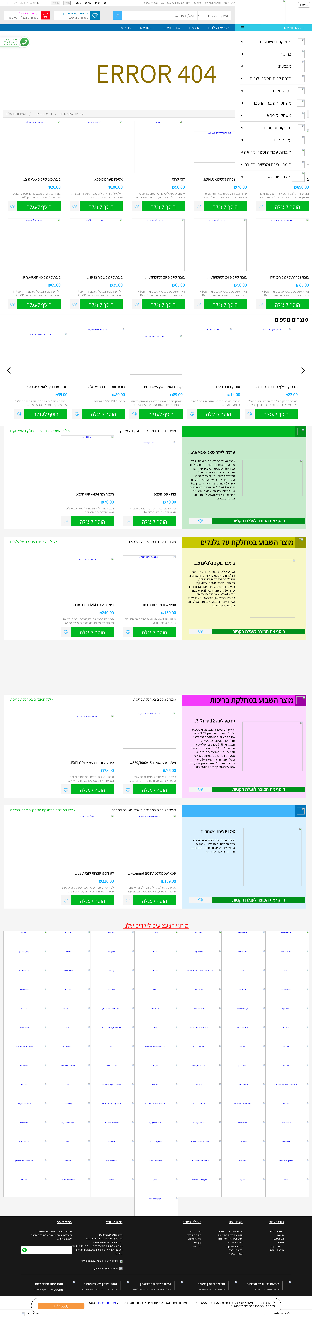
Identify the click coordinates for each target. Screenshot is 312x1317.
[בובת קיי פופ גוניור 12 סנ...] (96, 270)
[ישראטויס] (200, 1092)
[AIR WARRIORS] (287, 940)
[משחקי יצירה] (287, 1130)
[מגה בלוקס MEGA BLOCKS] (156, 1111)
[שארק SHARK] (25, 1187)
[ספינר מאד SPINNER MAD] (200, 1149)
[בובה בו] (287, 1054)
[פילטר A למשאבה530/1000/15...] (149, 748)
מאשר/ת (61, 1306)
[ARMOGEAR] (243, 940)
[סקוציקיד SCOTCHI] (156, 1149)
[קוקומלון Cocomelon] (200, 1187)
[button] (304, 4)
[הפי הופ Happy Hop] (200, 1073)
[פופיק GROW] (25, 1149)
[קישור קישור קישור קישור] (5, 3)
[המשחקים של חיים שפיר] (25, 1054)
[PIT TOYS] (69, 997)
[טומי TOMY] (25, 1073)
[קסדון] (156, 1187)
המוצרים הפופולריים (73, 113)
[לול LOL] (287, 1111)
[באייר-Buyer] (25, 1035)
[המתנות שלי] (287, 1073)
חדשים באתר (43, 113)
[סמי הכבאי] (25, 1130)
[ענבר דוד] (112, 1149)
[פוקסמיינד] (243, 1168)
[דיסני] (112, 1054)
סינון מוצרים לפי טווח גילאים (90, 3)
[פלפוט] (287, 1187)
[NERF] (156, 997)
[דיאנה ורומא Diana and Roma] (156, 1054)
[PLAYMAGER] (25, 997)
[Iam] (243, 978)
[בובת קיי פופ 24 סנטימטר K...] (220, 270)
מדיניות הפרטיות (106, 1303)
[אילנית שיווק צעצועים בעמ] (112, 1035)
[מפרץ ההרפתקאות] (25, 1111)
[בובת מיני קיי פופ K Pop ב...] (34, 172)
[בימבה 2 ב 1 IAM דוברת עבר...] (87, 586)
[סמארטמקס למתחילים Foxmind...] (149, 866)
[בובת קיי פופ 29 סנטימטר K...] (158, 270)
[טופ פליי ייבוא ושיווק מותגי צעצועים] (287, 1092)
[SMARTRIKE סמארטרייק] (112, 1016)
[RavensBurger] (243, 1016)
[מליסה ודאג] (69, 1111)
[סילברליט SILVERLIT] (112, 1130)
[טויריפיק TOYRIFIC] (69, 1073)
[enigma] (112, 959)
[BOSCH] (69, 940)
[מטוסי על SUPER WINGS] (112, 1111)
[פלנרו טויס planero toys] (25, 1168)
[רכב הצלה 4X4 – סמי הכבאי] (87, 487)
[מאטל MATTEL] (200, 1111)
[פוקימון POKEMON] (287, 1168)
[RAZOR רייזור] (200, 1016)
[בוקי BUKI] (243, 1054)
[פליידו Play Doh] (112, 1168)
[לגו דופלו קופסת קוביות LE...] (87, 866)
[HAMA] (287, 978)
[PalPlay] (112, 997)
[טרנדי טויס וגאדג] (243, 1092)
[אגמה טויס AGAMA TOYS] (200, 1035)
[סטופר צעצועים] (200, 1130)
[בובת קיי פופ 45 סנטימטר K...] (34, 270)
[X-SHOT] (287, 1035)
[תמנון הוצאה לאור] (156, 1206)
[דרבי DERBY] (69, 1054)
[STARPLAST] (69, 1016)
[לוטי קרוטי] (158, 172)
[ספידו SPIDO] (243, 1149)
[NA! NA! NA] (200, 997)
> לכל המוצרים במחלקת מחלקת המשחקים (40, 430)
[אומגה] (156, 1035)
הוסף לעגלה (287, 206)
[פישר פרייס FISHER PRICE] (200, 1168)
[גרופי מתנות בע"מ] (200, 1054)
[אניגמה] (69, 1035)
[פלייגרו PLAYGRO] (156, 1168)
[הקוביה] (156, 1073)
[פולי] (69, 1149)
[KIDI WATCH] (25, 978)
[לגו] (69, 1092)
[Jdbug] (112, 978)
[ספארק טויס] (287, 1149)
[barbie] (156, 940)
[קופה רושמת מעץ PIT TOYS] (156, 374)
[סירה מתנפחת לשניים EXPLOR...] (220, 162)
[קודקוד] (243, 1187)
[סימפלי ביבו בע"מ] (69, 1130)
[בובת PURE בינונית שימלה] (98, 380)
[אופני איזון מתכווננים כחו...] (149, 589)
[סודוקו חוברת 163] (213, 380)
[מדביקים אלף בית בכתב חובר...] (271, 380)
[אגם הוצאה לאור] (243, 1035)
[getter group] (25, 959)
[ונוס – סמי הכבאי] (149, 481)
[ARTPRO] (200, 940)
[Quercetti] (287, 1016)
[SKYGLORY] (156, 1016)
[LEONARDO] (287, 997)
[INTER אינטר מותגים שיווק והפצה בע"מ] (200, 978)
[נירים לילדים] (243, 1130)
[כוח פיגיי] (156, 1092)
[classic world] (287, 959)
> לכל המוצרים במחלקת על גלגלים (34, 541)
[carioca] (25, 940)
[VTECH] (25, 1016)
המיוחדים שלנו (16, 113)
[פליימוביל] (69, 1168)
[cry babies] (200, 959)
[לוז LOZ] (25, 1092)
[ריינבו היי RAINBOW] (69, 1187)
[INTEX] (156, 978)
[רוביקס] (112, 1187)
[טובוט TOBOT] (112, 1073)
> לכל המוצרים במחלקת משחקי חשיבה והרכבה (42, 810)
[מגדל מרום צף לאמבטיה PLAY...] (41, 375)
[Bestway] (112, 940)
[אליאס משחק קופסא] (96, 172)
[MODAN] (243, 997)
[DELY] (156, 959)
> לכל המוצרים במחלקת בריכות (32, 699)
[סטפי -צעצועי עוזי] (156, 1130)
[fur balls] (69, 959)
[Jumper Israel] (69, 978)
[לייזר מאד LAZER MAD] (243, 1111)
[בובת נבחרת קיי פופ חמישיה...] (282, 270)
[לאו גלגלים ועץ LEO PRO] (112, 1092)
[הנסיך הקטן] (243, 1073)
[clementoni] (243, 959)
